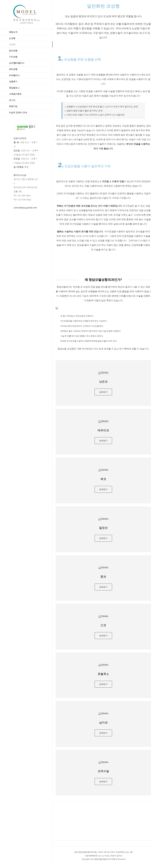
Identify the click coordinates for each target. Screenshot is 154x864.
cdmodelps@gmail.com (25, 207)
